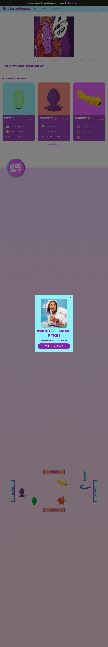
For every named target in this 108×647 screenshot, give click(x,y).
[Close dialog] (71, 298)
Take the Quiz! (54, 346)
